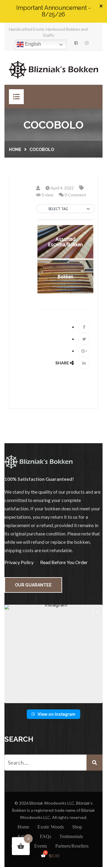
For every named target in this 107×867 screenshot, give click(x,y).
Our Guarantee (33, 585)
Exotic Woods (50, 826)
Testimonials (71, 836)
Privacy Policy (19, 562)
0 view (47, 194)
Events (40, 845)
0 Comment (75, 194)
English (32, 44)
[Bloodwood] (65, 224)
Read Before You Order (64, 562)
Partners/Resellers (72, 845)
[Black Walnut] (65, 217)
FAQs (45, 836)
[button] (65, 208)
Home (15, 149)
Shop (77, 826)
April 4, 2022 (62, 187)
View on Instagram (56, 714)
